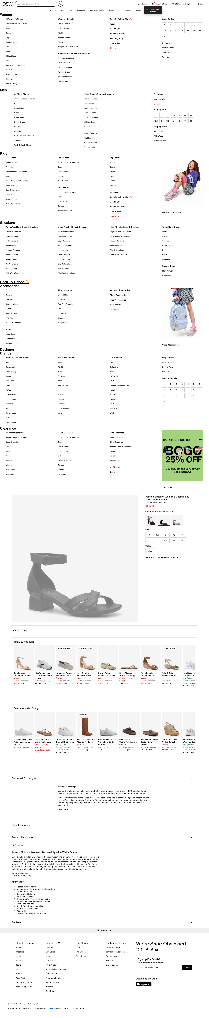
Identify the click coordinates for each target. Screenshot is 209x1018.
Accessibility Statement (56, 969)
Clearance (114, 48)
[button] (30, 648)
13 (179, 121)
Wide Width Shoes (13, 203)
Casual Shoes (11, 33)
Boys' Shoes (63, 157)
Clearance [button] (150, 10)
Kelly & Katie (167, 367)
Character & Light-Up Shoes (17, 180)
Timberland (114, 408)
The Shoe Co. (82, 951)
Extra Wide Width (160, 140)
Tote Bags (9, 318)
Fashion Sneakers (65, 67)
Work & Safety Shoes (14, 83)
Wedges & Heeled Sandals (68, 46)
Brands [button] (138, 10)
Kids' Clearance (117, 432)
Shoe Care (62, 313)
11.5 (167, 121)
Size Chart (50, 991)
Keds (60, 380)
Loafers (8, 60)
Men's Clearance (65, 432)
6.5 (193, 24)
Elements (113, 371)
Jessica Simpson (12, 394)
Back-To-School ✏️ (97, 10)
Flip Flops (61, 33)
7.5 (165, 30)
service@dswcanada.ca (116, 951)
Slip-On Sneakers (65, 76)
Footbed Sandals (64, 37)
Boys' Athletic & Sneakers (120, 231)
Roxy (8, 408)
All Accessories (65, 290)
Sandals (9, 69)
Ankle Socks (10, 334)
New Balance (167, 245)
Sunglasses (62, 322)
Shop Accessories (170, 344)
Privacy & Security (14, 1008)
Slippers (9, 79)
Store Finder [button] (81, 956)
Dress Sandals (63, 28)
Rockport (113, 399)
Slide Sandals (89, 147)
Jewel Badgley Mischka (119, 385)
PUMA (112, 180)
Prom (112, 23)
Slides (60, 42)
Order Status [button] (112, 964)
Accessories (115, 192)
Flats (7, 46)
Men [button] (62, 10)
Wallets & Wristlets (13, 322)
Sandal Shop (116, 28)
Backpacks (10, 295)
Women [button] (53, 10)
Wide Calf (166, 57)
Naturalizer (10, 403)
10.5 (199, 30)
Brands (18, 973)
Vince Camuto (11, 422)
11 (164, 36)
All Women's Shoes (14, 19)
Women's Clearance (14, 432)
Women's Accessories (120, 290)
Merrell (113, 394)
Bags (8, 290)
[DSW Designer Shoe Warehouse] (8, 3)
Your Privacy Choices (61, 1008)
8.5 (176, 30)
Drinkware (62, 299)
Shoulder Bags (11, 313)
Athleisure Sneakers (66, 58)
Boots (8, 28)
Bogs (112, 362)
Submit (187, 967)
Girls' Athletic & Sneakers (120, 236)
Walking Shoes (63, 81)
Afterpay (49, 986)
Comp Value (51, 973)
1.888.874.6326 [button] (113, 947)
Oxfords (17, 131)
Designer (127, 10)
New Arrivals (115, 43)
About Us (50, 956)
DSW (78, 947)
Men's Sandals (90, 133)
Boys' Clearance (116, 437)
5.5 (182, 24)
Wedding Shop (116, 38)
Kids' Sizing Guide (23, 982)
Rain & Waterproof (13, 190)
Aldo (7, 362)
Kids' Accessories (118, 299)
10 (194, 30)
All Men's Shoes (21, 94)
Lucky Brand (11, 399)
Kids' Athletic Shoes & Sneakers (124, 226)
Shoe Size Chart (117, 206)
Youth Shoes (10, 167)
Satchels (9, 308)
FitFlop (8, 390)
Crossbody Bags (12, 304)
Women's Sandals (66, 19)
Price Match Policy (54, 977)
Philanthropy (51, 964)
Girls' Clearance (116, 442)
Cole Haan (10, 380)
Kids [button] (70, 10)
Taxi (7, 417)
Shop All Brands (169, 378)
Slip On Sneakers (117, 250)
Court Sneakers (64, 62)
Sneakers (19, 951)
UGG (112, 413)
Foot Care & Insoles (65, 304)
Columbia (114, 367)
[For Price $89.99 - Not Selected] (151, 520)
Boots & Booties (12, 442)
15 (191, 121)
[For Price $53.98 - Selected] (164, 520)
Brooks (60, 371)
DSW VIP (50, 947)
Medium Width (168, 47)
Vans (60, 413)
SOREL (113, 403)
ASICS (164, 236)
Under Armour (63, 408)
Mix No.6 (165, 371)
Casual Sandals (64, 23)
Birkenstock (10, 367)
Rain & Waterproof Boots (15, 65)
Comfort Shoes (11, 42)
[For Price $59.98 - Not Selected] (177, 520)
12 (171, 36)
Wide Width (166, 52)
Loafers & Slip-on (64, 460)
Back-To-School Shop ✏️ (121, 19)
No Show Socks (12, 343)
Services (110, 960)
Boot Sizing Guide (23, 986)
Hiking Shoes (11, 56)
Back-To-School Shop (172, 212)
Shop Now (167, 487)
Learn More (63, 809)
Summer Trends (117, 33)
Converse (113, 167)
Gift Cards (50, 951)
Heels (8, 51)
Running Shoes (64, 72)
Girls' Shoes (63, 187)
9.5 (188, 30)
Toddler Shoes (11, 162)
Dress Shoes (19, 117)
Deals (112, 471)
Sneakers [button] (81, 10)
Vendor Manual (53, 982)
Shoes (18, 947)
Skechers (113, 185)
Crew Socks (10, 338)
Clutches (9, 299)
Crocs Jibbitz (63, 295)
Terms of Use (27, 1008)
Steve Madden (11, 413)
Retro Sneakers (12, 254)
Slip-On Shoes (11, 74)
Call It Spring (11, 371)
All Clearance (116, 467)
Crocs (112, 171)
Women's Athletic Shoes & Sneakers (74, 53)
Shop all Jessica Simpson (155, 502)
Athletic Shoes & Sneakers (16, 23)
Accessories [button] (114, 10)
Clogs (8, 37)
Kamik (112, 390)
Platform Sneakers (13, 250)
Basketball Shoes (91, 98)
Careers (49, 960)
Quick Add (24, 690)
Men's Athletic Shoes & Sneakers (99, 94)
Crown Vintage (168, 362)
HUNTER (113, 380)
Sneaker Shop (168, 265)
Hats (59, 308)
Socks (8, 329)
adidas (112, 162)
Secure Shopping (40, 1008)
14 (185, 121)
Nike (112, 176)
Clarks (8, 376)
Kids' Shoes (11, 157)
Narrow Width (167, 43)
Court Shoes (89, 103)
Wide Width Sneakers (92, 126)
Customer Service (114, 956)
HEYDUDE (114, 376)
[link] (23, 676)
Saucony (61, 399)
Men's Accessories (118, 295)
